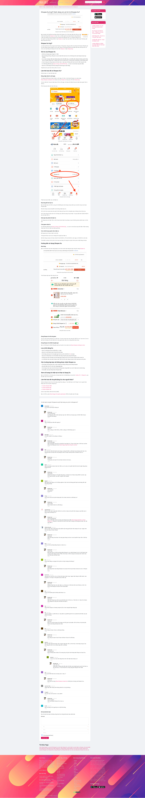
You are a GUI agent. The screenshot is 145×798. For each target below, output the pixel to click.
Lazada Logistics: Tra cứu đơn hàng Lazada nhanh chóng (97, 27)
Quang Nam (47, 406)
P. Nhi (46, 705)
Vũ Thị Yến (47, 574)
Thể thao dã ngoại (60, 783)
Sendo (99, 3)
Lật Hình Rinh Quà (63, 63)
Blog (72, 2)
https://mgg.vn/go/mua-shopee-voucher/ (68, 444)
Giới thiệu (75, 777)
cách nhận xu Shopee (78, 747)
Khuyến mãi (67, 2)
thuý (45, 543)
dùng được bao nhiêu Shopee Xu (53, 748)
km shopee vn (96, 765)
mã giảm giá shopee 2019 (101, 771)
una (45, 672)
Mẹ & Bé (58, 771)
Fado (75, 771)
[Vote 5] (88, 34)
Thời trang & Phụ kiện (61, 775)
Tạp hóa (58, 769)
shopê (99, 780)
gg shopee (95, 763)
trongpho (46, 692)
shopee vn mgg (96, 780)
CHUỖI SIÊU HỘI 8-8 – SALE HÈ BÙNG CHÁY (46, 786)
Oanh (46, 464)
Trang (46, 495)
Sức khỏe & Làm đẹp (61, 774)
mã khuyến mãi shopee (100, 772)
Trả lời (46, 408)
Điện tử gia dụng (60, 765)
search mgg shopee (98, 775)
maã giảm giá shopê (97, 767)
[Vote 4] (86, 34)
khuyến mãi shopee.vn (102, 764)
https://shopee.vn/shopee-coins (48, 79)
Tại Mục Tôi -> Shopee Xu (80, 375)
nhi (45, 559)
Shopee (90, 3)
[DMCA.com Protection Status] (76, 792)
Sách (58, 781)
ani (45, 612)
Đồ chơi (58, 772)
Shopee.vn (63, 48)
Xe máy (58, 784)
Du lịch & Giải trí (60, 777)
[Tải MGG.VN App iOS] (98, 17)
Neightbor (76, 789)
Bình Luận (43, 716)
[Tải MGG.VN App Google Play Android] (98, 14)
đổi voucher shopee (81, 748)
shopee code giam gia (96, 776)
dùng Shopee (63, 748)
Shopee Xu (52, 35)
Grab (75, 775)
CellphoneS (76, 772)
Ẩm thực (58, 760)
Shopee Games (77, 784)
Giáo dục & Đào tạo (60, 780)
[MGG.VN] (44, 2)
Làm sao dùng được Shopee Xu (78, 749)
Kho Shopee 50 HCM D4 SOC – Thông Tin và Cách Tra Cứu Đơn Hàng (97, 32)
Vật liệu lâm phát (48, 527)
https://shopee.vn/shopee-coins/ (78, 345)
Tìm (104, 2)
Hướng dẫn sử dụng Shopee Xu (55, 749)
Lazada (94, 3)
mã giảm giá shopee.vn (93, 771)
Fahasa (75, 774)
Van (45, 606)
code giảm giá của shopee (94, 760)
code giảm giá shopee (101, 760)
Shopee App (70, 48)
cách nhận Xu (71, 747)
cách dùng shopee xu (44, 747)
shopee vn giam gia (98, 779)
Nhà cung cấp (53, 2)
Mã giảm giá (50, 412)
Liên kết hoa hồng (77, 786)
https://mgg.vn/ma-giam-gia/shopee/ (58, 394)
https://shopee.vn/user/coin (61, 681)
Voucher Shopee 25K (46, 389)
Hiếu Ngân (47, 434)
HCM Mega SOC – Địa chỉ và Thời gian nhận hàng (46, 783)
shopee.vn (91, 776)
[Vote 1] (82, 34)
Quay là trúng (56, 63)
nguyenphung (47, 509)
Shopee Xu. (82, 248)
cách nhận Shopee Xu (62, 747)
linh (45, 591)
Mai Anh (46, 642)
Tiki (91, 3)
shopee (102, 775)
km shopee (91, 765)
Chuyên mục (60, 2)
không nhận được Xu (66, 749)
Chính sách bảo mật (77, 780)
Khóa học (58, 778)
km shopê (99, 765)
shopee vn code (92, 779)
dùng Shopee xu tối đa (72, 748)
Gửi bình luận (45, 737)
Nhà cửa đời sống (60, 766)
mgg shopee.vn (98, 768)
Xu (70, 354)
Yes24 (75, 766)
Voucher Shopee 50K (46, 387)
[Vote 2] (84, 34)
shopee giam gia (102, 776)
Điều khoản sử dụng (77, 781)
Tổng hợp (59, 786)
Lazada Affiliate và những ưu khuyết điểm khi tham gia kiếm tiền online (98, 45)
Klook (96, 3)
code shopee (99, 761)
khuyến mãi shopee (96, 764)
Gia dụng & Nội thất (60, 768)
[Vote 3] (85, 34)
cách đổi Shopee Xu (53, 747)
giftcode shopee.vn (99, 763)
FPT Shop (76, 769)
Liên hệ (75, 783)
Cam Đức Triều (47, 686)
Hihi (45, 449)
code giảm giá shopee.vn (93, 761)
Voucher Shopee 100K (47, 385)
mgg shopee (94, 768)
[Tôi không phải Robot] (48, 735)
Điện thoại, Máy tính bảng (61, 763)
